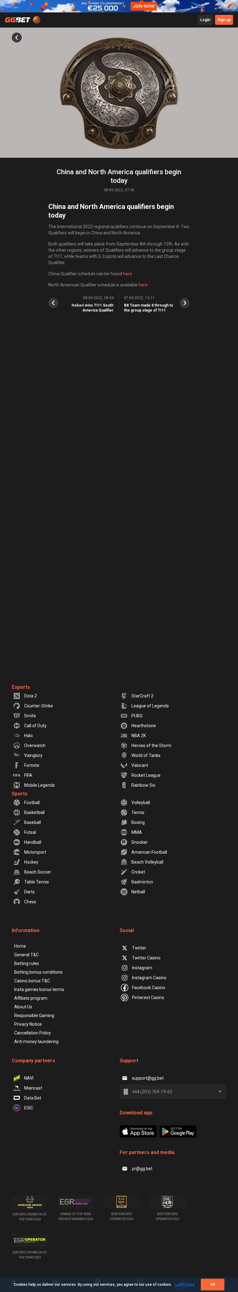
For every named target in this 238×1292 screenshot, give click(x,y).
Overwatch (35, 745)
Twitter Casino (146, 957)
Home (20, 946)
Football (32, 802)
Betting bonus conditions (38, 972)
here (127, 273)
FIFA (28, 775)
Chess (30, 901)
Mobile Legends (39, 785)
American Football (149, 852)
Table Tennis (36, 881)
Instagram (142, 967)
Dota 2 (30, 695)
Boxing (138, 822)
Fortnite (31, 765)
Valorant (139, 765)
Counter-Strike (38, 705)
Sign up (224, 20)
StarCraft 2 (142, 695)
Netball (138, 891)
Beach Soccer (37, 871)
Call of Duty (35, 725)
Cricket (138, 871)
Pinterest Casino (148, 997)
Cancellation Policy (32, 1032)
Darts (29, 891)
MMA (136, 832)
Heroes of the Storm (151, 745)
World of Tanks (146, 755)
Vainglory (33, 755)
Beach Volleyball (147, 862)
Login (205, 20)
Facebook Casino (148, 987)
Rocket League (146, 775)
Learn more (185, 1284)
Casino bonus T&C (32, 980)
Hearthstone (143, 725)
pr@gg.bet (142, 1168)
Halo (28, 735)
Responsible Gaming (34, 1015)
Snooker (139, 842)
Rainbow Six (143, 785)
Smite (30, 715)
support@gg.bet (148, 1078)
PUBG (137, 715)
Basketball (34, 812)
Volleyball (140, 802)
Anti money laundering (36, 1041)
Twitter (139, 947)
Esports (21, 687)
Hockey (31, 862)
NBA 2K (138, 735)
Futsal (30, 832)
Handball (32, 842)
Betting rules (26, 963)
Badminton (142, 881)
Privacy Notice (28, 1024)
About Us (23, 1006)
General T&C (26, 954)
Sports (20, 794)
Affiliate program (30, 998)
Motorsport (35, 852)
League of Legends (150, 705)
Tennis (137, 812)
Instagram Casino (149, 977)
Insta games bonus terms (39, 989)
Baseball (32, 822)
